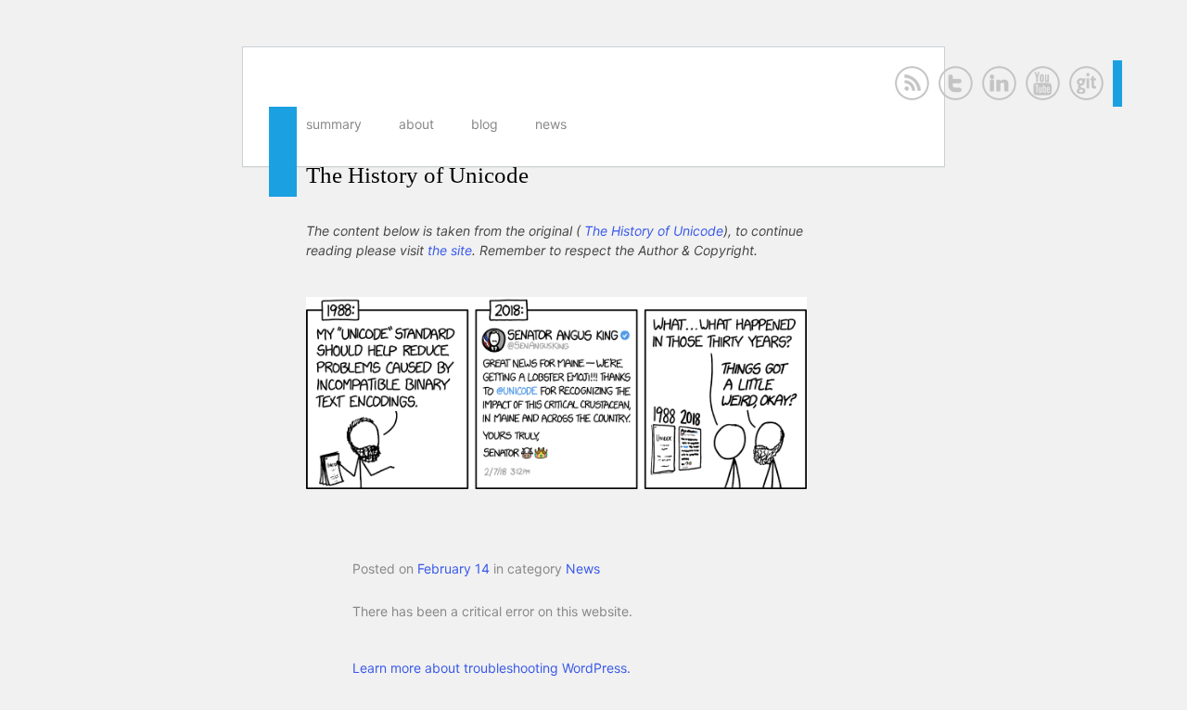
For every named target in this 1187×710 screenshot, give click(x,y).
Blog (484, 124)
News (551, 124)
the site (450, 250)
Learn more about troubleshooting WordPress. (491, 668)
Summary (334, 124)
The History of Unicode (417, 174)
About (416, 124)
